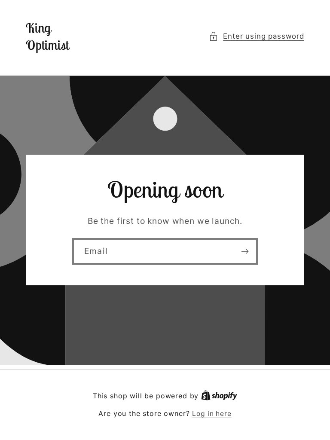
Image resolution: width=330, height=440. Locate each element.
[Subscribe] (244, 251)
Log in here (211, 413)
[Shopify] (219, 396)
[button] (256, 37)
